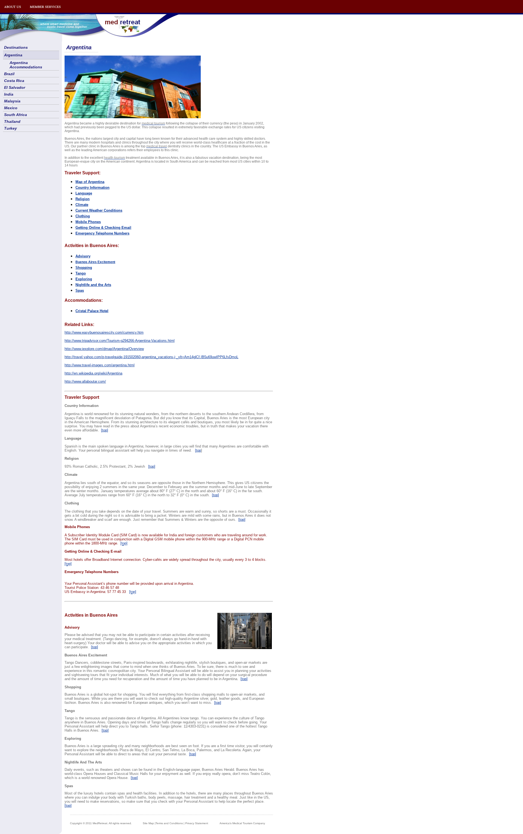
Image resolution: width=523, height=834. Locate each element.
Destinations (16, 47)
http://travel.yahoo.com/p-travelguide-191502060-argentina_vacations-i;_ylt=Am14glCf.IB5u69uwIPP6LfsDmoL (151, 357)
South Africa (15, 114)
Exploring (83, 279)
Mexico (10, 108)
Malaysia (12, 101)
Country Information (92, 187)
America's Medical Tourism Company (242, 823)
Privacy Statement (196, 823)
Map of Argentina (89, 182)
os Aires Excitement (95, 262)
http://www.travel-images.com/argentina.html (100, 365)
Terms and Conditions (169, 823)
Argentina (13, 55)
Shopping (83, 268)
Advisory (82, 256)
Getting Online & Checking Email (103, 228)
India (8, 94)
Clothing (82, 216)
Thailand (12, 121)
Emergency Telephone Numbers (102, 233)
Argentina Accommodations (26, 64)
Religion (82, 199)
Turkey (10, 128)
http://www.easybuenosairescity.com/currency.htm (104, 332)
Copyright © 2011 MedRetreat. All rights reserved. (101, 823)
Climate (81, 205)
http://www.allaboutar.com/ (85, 381)
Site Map (148, 823)
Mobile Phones (88, 222)
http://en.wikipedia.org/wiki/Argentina (93, 373)
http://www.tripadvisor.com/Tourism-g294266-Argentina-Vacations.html (120, 341)
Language (83, 193)
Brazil (9, 74)
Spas (79, 290)
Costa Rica (14, 80)
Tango (80, 273)
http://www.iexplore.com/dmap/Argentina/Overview (104, 349)
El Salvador (14, 87)
